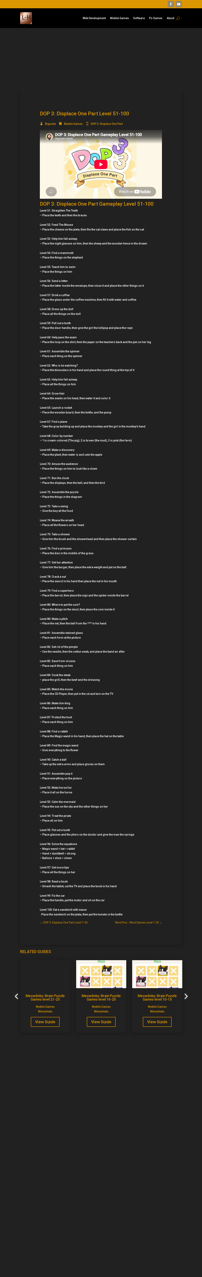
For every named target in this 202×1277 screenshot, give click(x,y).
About (170, 18)
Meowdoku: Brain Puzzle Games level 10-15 (157, 997)
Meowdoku (45, 1011)
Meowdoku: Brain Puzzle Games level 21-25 (45, 997)
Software (139, 18)
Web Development (94, 18)
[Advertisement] (101, 59)
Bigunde (50, 123)
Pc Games (155, 18)
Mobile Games (119, 18)
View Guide (45, 1022)
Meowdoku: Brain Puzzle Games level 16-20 (101, 997)
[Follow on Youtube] (179, 4)
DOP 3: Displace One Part (107, 123)
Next (185, 996)
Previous (17, 996)
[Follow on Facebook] (171, 4)
